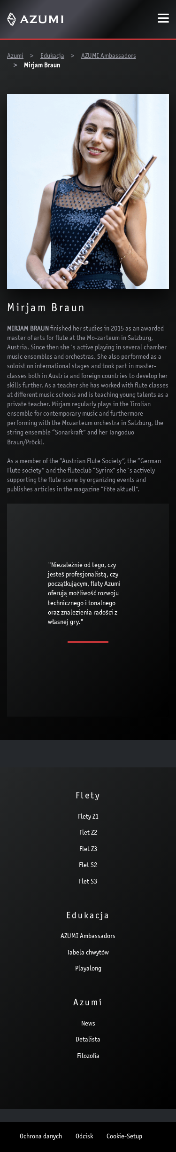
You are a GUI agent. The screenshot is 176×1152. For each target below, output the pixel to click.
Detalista (88, 1040)
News (88, 1024)
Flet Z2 (88, 833)
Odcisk (84, 1137)
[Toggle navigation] (163, 19)
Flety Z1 (88, 817)
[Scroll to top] (156, 1131)
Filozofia (88, 1056)
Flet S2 (88, 865)
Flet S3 (88, 882)
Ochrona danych (41, 1137)
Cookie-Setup (124, 1137)
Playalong (88, 969)
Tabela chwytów (88, 953)
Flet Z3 (88, 849)
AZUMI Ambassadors (88, 936)
